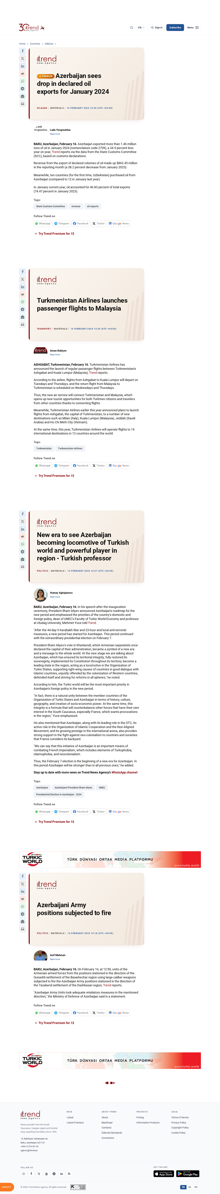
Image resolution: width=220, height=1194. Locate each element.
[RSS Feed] (69, 1174)
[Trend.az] (32, 27)
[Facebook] (31, 1174)
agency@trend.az (29, 1150)
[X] (39, 1174)
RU (196, 1187)
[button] (22, 51)
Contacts (106, 1127)
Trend (56, 152)
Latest (70, 1117)
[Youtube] (46, 1174)
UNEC (102, 787)
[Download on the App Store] (163, 1173)
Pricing (140, 1117)
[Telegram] (54, 1174)
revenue (76, 206)
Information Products (148, 1122)
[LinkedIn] (61, 1174)
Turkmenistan (44, 448)
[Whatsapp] (24, 1174)
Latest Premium (75, 1122)
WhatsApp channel (125, 772)
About (105, 1117)
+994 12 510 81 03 (29, 1146)
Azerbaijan (42, 787)
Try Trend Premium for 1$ (56, 233)
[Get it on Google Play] (187, 1173)
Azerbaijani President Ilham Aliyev (73, 787)
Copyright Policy (180, 1127)
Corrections (108, 1138)
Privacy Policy (178, 1122)
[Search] (131, 27)
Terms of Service (180, 1117)
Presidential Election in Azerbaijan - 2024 (58, 794)
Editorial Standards (112, 1132)
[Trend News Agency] (30, 1115)
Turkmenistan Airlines (70, 448)
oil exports (92, 206)
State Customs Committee (50, 206)
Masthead (107, 1122)
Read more (55, 134)
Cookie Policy (178, 1132)
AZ (189, 1187)
